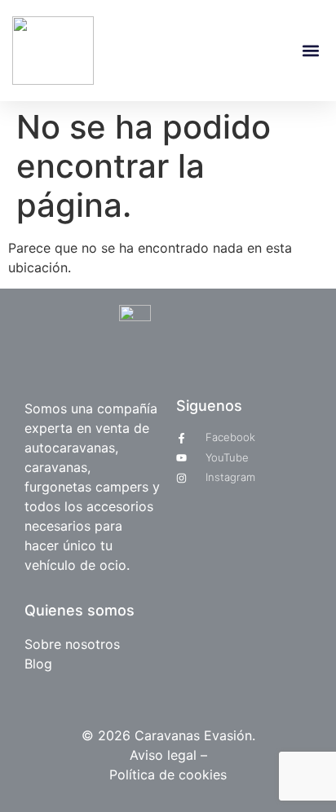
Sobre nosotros (72, 644)
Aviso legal (165, 755)
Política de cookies (168, 774)
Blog (38, 663)
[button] (310, 51)
